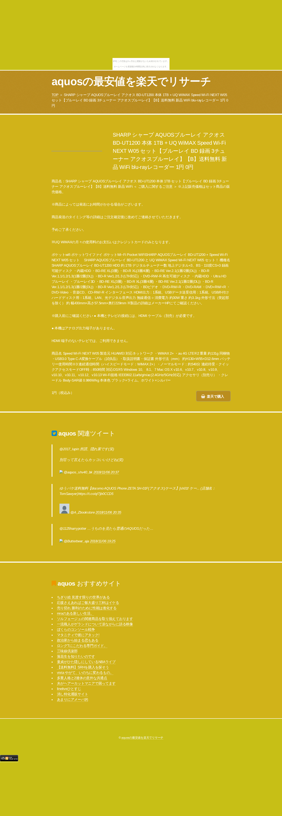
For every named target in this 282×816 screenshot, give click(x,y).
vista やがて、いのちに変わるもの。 (85, 672)
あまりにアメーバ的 (72, 699)
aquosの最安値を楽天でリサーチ (131, 81)
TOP (55, 95)
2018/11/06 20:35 (108, 512)
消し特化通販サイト (72, 694)
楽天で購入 (215, 396)
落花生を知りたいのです (76, 656)
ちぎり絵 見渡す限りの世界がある (83, 597)
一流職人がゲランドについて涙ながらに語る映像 (95, 624)
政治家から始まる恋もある (77, 640)
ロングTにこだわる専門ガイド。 (82, 646)
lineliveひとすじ (69, 689)
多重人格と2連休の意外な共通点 (82, 678)
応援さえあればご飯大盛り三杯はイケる (88, 603)
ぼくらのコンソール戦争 (76, 629)
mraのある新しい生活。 (75, 613)
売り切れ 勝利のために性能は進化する (87, 608)
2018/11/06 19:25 (102, 541)
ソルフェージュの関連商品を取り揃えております (95, 619)
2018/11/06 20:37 (106, 472)
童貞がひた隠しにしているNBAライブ (86, 662)
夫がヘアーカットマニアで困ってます (86, 683)
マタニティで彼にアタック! (78, 635)
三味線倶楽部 (67, 651)
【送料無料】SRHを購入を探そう (83, 667)
